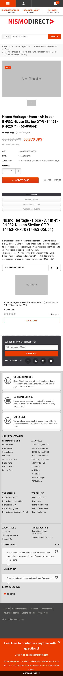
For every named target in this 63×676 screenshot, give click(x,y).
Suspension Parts (9, 459)
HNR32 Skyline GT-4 (39, 456)
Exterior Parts (8, 467)
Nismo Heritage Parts (21, 46)
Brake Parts (7, 463)
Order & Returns (28, 613)
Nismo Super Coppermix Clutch (15, 512)
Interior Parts (7, 470)
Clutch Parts (7, 452)
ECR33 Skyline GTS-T (40, 459)
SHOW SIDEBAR (30, 673)
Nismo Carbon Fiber (39, 508)
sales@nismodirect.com (37, 655)
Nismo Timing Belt (10, 508)
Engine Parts (7, 445)
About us (6, 609)
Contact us (43, 613)
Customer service (19, 609)
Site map (34, 609)
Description (31, 195)
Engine (8, 49)
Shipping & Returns (31, 204)
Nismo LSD (36, 501)
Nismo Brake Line (38, 512)
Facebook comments (31, 209)
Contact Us (7, 539)
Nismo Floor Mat (9, 505)
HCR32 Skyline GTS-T (40, 452)
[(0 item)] (55, 3)
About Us (6, 532)
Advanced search (11, 613)
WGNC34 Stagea (38, 477)
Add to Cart (22, 180)
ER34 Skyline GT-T (38, 463)
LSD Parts (6, 456)
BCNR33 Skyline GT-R (40, 445)
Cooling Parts (8, 448)
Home (4, 46)
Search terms (46, 609)
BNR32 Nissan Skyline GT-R (45, 46)
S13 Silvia (35, 467)
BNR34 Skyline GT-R (39, 448)
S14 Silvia (35, 470)
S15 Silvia (35, 474)
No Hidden (52, 11)
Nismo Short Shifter (39, 505)
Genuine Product (31, 11)
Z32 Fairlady (36, 481)
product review (31, 199)
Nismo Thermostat (10, 498)
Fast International (10, 11)
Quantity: (6, 166)
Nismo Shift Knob (38, 498)
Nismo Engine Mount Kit (12, 501)
